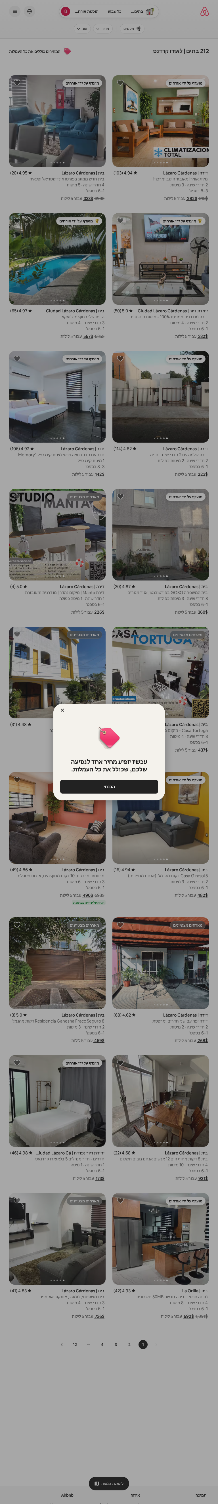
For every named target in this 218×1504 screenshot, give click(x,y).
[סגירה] (62, 710)
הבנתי (109, 787)
